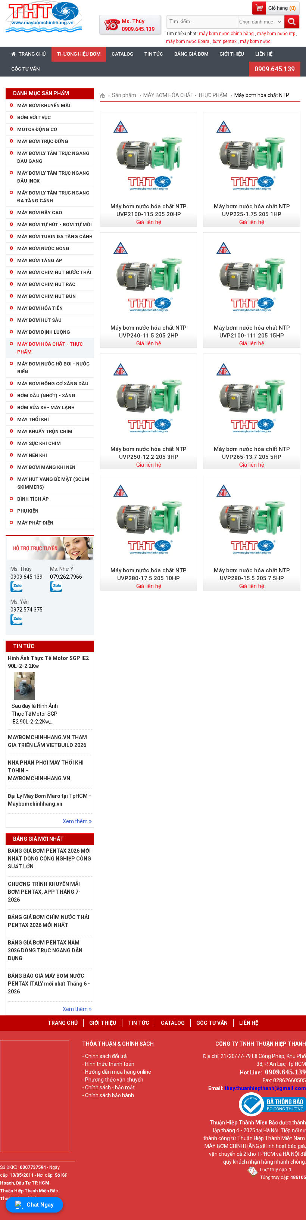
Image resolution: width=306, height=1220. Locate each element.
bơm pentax (225, 41)
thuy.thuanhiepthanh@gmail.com (265, 1088)
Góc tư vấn (25, 69)
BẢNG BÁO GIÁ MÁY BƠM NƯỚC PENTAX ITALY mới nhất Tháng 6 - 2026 (49, 984)
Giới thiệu (231, 54)
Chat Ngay (40, 1204)
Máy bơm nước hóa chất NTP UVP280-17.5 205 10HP (148, 574)
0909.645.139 (275, 69)
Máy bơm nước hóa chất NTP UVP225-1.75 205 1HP (252, 210)
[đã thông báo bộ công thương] (272, 1115)
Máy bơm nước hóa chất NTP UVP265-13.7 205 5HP (252, 453)
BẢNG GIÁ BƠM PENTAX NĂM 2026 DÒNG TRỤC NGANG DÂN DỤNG (45, 950)
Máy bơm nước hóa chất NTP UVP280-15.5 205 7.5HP (252, 574)
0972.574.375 (26, 610)
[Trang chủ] (105, 95)
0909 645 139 (26, 577)
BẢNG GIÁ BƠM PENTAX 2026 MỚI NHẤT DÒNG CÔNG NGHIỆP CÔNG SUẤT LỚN (49, 858)
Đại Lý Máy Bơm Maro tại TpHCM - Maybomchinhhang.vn (49, 800)
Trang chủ (32, 54)
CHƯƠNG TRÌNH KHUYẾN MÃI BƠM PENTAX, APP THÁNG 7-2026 (44, 892)
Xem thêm (76, 821)
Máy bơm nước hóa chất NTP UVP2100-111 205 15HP (252, 331)
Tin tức (153, 54)
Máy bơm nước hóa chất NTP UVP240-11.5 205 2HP (148, 331)
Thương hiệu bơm (78, 54)
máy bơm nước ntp (276, 33)
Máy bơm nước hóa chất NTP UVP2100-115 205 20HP (148, 210)
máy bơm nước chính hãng (226, 33)
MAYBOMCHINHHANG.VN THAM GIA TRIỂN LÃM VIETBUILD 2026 (47, 741)
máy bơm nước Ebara (187, 41)
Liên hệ (263, 54)
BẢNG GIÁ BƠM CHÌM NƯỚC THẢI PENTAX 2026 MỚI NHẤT (48, 921)
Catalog (122, 54)
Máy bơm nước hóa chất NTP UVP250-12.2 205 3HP (148, 453)
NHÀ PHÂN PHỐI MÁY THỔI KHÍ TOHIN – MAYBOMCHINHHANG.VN (46, 770)
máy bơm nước (255, 41)
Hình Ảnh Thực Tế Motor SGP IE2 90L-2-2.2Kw (48, 662)
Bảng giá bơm (191, 54)
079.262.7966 (66, 577)
